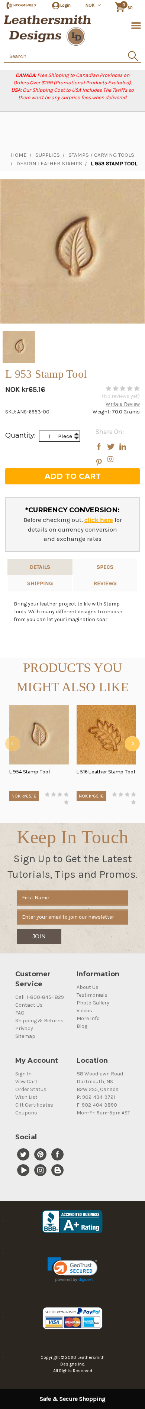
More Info (88, 1018)
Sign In (23, 1074)
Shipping (40, 583)
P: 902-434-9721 (96, 1097)
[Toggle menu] (135, 25)
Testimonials (92, 995)
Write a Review (123, 404)
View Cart (26, 1081)
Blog (82, 1026)
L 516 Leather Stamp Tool (106, 772)
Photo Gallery (93, 1003)
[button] (72, 1270)
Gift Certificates (34, 1105)
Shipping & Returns (39, 1020)
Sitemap (25, 1036)
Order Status (30, 1089)
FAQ (20, 1013)
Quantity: (20, 435)
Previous (12, 743)
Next (132, 743)
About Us (88, 987)
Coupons (26, 1113)
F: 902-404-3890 (97, 1105)
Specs (105, 567)
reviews (105, 583)
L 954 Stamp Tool (29, 772)
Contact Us (29, 1005)
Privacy (24, 1028)
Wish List (26, 1097)
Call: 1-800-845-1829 (39, 997)
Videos (84, 1010)
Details (40, 567)
